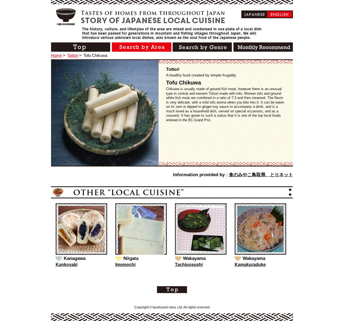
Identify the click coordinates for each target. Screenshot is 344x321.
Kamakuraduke (250, 264)
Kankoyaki (66, 264)
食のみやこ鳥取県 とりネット (261, 174)
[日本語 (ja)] (254, 14)
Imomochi (125, 264)
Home (56, 55)
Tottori (72, 55)
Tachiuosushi (189, 264)
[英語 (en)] (279, 14)
